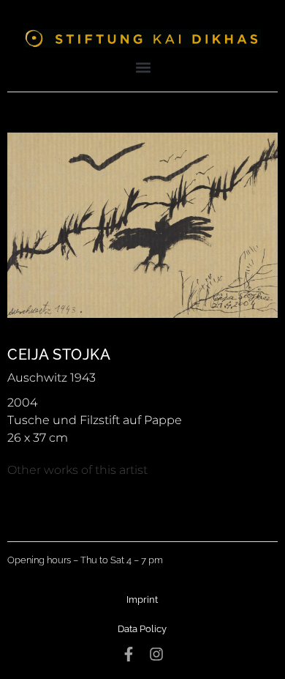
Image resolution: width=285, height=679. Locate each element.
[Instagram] (156, 654)
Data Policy (142, 628)
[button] (144, 67)
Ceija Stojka (58, 354)
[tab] (77, 470)
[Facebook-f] (128, 654)
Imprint (142, 599)
